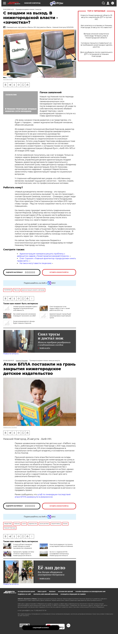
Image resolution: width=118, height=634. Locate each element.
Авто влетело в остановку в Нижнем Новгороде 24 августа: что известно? (96, 26)
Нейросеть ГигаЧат (10, 427)
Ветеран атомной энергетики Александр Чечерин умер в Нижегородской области (96, 36)
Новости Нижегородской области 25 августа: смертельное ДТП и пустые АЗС (96, 17)
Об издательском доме (26, 591)
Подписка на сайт (24, 594)
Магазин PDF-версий (65, 591)
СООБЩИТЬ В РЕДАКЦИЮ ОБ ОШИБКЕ (73, 594)
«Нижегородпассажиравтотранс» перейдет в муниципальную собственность (25, 308)
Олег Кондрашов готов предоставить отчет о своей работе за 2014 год (60, 308)
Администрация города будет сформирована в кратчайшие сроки (60, 315)
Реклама (52, 591)
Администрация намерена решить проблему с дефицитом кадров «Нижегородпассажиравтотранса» (43, 255)
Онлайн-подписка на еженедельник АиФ (90, 591)
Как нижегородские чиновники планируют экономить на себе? (24, 315)
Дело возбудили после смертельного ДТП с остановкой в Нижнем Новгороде (96, 54)
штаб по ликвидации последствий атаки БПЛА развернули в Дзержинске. (43, 495)
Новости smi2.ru (11, 354)
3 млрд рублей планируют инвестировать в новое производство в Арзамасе (22, 546)
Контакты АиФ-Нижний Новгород (46, 594)
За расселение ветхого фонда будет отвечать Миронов (24, 322)
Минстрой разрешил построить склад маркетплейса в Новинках (61, 545)
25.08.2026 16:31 (8, 360)
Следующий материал (41, 627)
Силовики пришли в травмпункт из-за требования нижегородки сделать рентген (96, 45)
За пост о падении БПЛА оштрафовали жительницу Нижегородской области (59, 553)
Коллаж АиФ (7, 79)
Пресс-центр (42, 591)
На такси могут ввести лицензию (36, 263)
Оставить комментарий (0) (59, 272)
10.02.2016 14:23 (8, 9)
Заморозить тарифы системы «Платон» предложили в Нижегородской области (23, 553)
